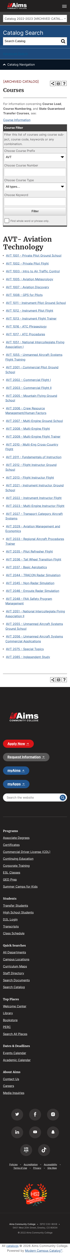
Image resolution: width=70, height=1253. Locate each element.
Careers (8, 1086)
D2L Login (10, 919)
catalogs (12, 1246)
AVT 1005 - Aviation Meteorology (29, 279)
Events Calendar (14, 1053)
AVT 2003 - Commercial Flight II (29, 388)
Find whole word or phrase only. (29, 220)
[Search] (63, 41)
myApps (14, 784)
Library (8, 1013)
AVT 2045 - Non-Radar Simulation (30, 583)
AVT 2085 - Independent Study (28, 657)
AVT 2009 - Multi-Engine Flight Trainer (33, 436)
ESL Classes (11, 872)
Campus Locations (16, 959)
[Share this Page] (52, 83)
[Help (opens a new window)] (64, 83)
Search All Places (15, 1034)
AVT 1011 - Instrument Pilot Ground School (36, 303)
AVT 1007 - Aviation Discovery (27, 287)
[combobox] (35, 18)
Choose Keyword (16, 195)
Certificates (11, 845)
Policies (13, 1164)
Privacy (37, 1168)
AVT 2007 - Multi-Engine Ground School (34, 421)
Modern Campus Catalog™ (43, 1250)
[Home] (24, 717)
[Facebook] (35, 1115)
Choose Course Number (21, 165)
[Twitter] (17, 1115)
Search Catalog (14, 987)
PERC (7, 1027)
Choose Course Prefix (19, 151)
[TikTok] (44, 1150)
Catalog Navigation (21, 64)
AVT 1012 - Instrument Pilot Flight (29, 310)
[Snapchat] (53, 1132)
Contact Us (11, 1079)
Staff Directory (13, 973)
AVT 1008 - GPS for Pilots (24, 295)
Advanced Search (15, 53)
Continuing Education (18, 858)
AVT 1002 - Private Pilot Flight (27, 263)
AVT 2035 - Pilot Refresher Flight (29, 551)
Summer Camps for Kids (20, 886)
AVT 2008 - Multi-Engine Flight (28, 428)
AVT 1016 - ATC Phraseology (26, 326)
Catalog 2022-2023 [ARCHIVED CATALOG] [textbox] (35, 19)
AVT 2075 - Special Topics (25, 649)
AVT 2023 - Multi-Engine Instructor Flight (35, 506)
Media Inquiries (13, 1093)
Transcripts (11, 926)
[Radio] (26, 1150)
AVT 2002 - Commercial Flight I (28, 380)
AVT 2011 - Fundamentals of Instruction (33, 457)
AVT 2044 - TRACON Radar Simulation (33, 575)
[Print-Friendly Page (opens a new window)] (58, 83)
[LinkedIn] (17, 1132)
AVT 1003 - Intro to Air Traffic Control (33, 271)
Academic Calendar (17, 1060)
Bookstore (10, 1020)
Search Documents (16, 980)
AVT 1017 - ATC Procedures (25, 334)
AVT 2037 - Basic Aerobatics (26, 567)
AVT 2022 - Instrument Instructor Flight (34, 498)
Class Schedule (13, 933)
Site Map (52, 1168)
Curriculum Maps (15, 966)
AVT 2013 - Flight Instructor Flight (30, 477)
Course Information (16, 120)
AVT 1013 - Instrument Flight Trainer (31, 318)
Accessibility (50, 1164)
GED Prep (10, 879)
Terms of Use (20, 1168)
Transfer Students (15, 905)
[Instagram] (53, 1115)
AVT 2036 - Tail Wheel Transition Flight (33, 559)
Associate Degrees (16, 838)
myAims (14, 770)
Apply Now (16, 744)
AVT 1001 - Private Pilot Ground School (33, 255)
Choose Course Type (19, 180)
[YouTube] (35, 1132)
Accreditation (31, 1164)
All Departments (14, 952)
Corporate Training (16, 865)
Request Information (24, 757)
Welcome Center (14, 1006)
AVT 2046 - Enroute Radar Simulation (32, 591)
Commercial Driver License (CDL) (26, 852)
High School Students (18, 912)
